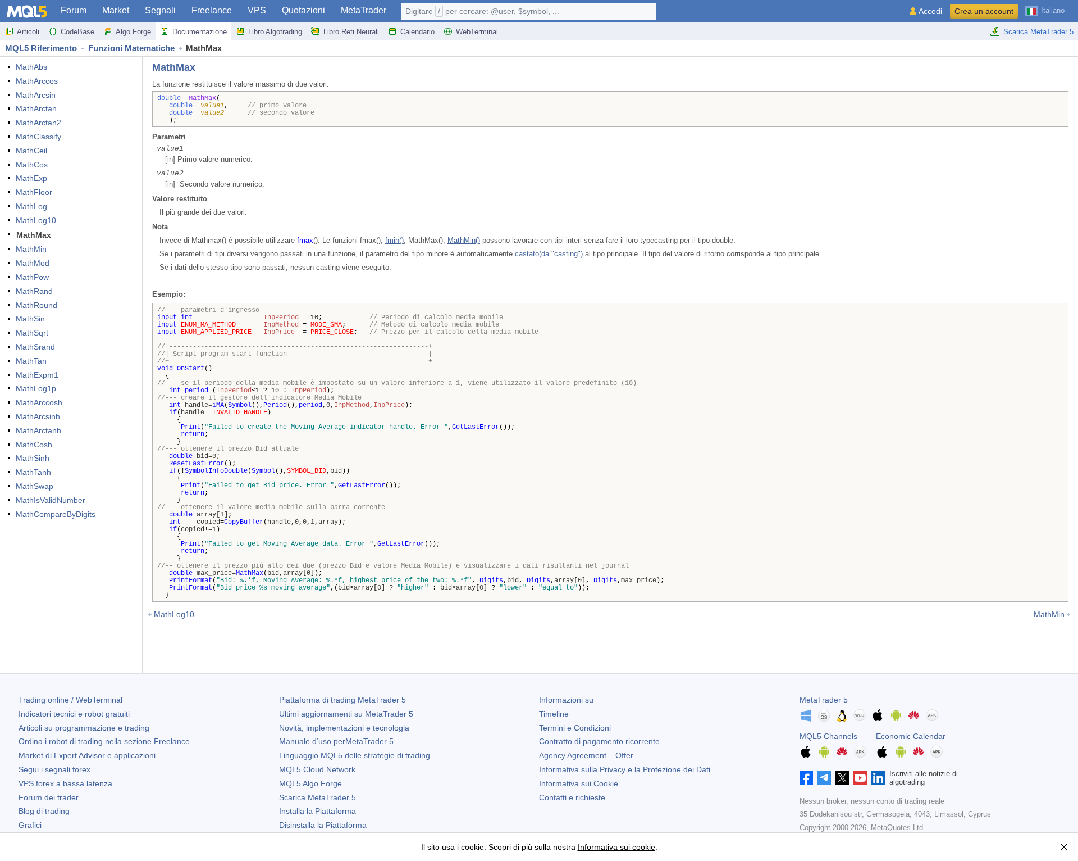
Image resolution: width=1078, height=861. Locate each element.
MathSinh (32, 458)
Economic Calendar (910, 736)
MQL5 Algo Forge (310, 783)
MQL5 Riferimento (41, 48)
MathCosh (34, 444)
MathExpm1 (37, 374)
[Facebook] (806, 778)
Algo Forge (133, 32)
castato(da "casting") (549, 254)
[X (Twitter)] (842, 778)
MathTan (31, 360)
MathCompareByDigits (55, 514)
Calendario (417, 32)
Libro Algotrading (275, 32)
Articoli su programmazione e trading (84, 727)
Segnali (160, 10)
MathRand (34, 291)
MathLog (31, 206)
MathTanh (33, 472)
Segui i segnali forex (54, 769)
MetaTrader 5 (824, 699)
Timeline (554, 713)
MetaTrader (363, 10)
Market (115, 10)
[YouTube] (860, 778)
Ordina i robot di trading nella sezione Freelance (104, 741)
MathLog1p (36, 388)
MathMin (31, 248)
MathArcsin (36, 94)
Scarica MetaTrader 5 (1038, 32)
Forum (73, 10)
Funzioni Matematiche (131, 48)
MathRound (36, 305)
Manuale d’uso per (336, 741)
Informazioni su (566, 699)
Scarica (317, 797)
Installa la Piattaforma (317, 810)
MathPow (32, 277)
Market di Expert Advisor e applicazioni (87, 755)
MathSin (30, 318)
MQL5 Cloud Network (317, 769)
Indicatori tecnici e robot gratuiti (74, 713)
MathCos (32, 164)
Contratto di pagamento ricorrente (599, 741)
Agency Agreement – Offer (586, 755)
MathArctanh (38, 430)
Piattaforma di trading (342, 699)
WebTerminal (477, 32)
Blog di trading (44, 810)
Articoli (28, 32)
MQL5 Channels (828, 736)
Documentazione (199, 32)
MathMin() (463, 240)
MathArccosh (39, 402)
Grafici (30, 825)
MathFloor (34, 192)
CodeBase (77, 32)
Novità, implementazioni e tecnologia (344, 727)
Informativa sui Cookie (578, 783)
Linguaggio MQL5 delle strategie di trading (354, 755)
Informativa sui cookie (616, 846)
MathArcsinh (38, 416)
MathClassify (38, 136)
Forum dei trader (49, 797)
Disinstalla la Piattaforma (323, 825)
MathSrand (35, 346)
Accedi (930, 11)
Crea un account (983, 11)
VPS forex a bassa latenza (65, 783)
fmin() (394, 240)
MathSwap (34, 486)
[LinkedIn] (878, 778)
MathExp (31, 178)
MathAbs (31, 66)
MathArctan (36, 108)
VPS (257, 10)
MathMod (32, 263)
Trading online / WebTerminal (70, 699)
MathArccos (37, 80)
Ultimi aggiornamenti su (346, 713)
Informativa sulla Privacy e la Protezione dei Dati (624, 769)
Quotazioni (303, 10)
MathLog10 (36, 220)
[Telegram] (824, 778)
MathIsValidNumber (50, 500)
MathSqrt (32, 332)
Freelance (211, 10)
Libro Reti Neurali (351, 32)
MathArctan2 (38, 122)
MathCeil (31, 150)
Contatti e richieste (572, 797)
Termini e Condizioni (575, 727)
